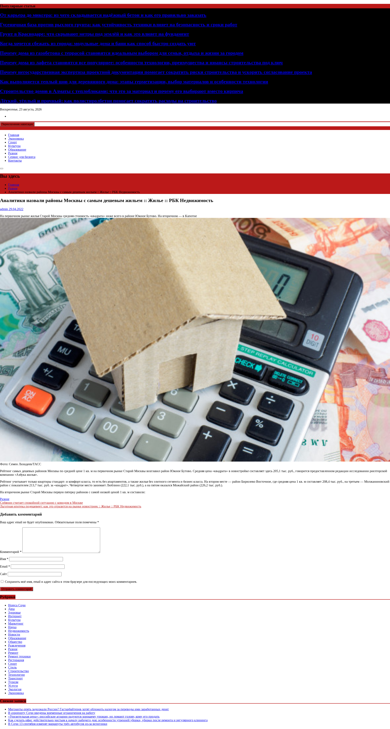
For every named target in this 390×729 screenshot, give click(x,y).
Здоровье (14, 612)
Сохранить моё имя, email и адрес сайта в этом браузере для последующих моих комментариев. (71, 581)
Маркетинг (16, 623)
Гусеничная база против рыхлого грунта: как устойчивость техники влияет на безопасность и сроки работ (118, 24)
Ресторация (16, 660)
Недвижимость (18, 631)
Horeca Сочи (17, 605)
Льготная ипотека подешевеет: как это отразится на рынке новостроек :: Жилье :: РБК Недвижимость (70, 506)
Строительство (18, 671)
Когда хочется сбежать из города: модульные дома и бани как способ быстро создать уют (98, 43)
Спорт (12, 142)
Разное (12, 153)
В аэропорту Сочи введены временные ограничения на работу (51, 713)
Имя (4, 559)
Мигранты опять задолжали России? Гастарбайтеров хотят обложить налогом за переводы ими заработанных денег (88, 709)
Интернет (15, 616)
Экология (14, 689)
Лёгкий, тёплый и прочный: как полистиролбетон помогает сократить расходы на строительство (108, 100)
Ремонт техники (19, 656)
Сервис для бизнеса (21, 157)
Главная (13, 135)
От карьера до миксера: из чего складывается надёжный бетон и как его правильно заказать (103, 15)
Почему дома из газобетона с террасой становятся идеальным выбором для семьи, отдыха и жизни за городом (121, 53)
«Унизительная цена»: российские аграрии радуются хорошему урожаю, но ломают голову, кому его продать (83, 716)
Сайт (3, 574)
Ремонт (13, 652)
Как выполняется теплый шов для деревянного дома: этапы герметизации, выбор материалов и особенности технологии (134, 81)
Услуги (13, 685)
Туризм (13, 682)
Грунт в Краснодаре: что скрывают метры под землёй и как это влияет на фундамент (94, 34)
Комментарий (11, 552)
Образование (17, 149)
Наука (12, 627)
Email (5, 566)
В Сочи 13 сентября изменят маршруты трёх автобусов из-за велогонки (57, 724)
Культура (14, 146)
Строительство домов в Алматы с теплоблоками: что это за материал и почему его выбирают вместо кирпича (121, 91)
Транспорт (15, 678)
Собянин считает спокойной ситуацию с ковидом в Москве (41, 502)
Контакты (15, 160)
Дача (11, 609)
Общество (15, 642)
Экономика (16, 138)
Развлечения (16, 645)
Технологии (16, 674)
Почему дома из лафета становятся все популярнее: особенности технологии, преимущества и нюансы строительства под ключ (141, 62)
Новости (14, 634)
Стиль (12, 667)
